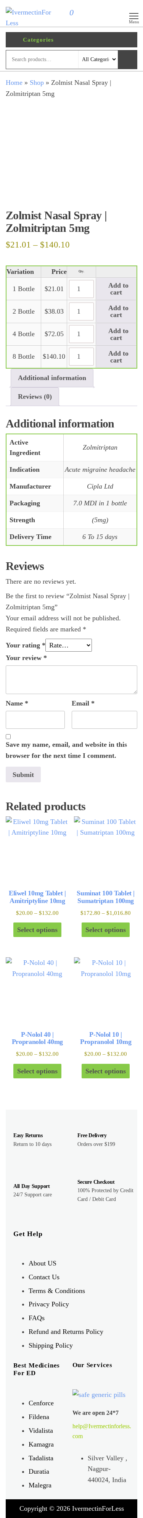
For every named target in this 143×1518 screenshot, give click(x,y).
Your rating (25, 645)
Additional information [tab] (52, 378)
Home (14, 82)
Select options (37, 930)
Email (83, 703)
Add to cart (117, 289)
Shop (37, 82)
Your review (26, 658)
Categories (38, 40)
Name (17, 703)
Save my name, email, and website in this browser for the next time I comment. (66, 750)
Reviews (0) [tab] (35, 396)
